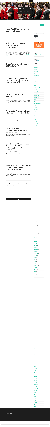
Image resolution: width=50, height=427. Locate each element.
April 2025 (35, 158)
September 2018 (36, 253)
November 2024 (36, 162)
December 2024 (36, 160)
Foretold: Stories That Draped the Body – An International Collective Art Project (18, 167)
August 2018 (35, 255)
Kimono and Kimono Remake (37, 103)
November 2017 (36, 265)
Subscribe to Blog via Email (38, 28)
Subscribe (35, 36)
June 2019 (35, 237)
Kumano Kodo (35, 105)
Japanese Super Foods (36, 97)
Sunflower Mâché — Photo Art (17, 184)
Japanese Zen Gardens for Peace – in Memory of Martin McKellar (18, 112)
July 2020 (35, 350)
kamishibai (35, 101)
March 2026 (35, 156)
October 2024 (35, 164)
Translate (39, 60)
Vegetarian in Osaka (36, 147)
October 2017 (35, 267)
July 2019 (35, 235)
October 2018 (35, 251)
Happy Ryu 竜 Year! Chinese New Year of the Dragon (18, 30)
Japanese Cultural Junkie (37, 87)
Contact (17, 19)
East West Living (36, 71)
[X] (34, 54)
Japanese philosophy (36, 95)
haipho (34, 83)
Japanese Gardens (36, 91)
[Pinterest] (35, 54)
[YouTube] (40, 54)
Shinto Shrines (35, 127)
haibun (34, 79)
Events (34, 73)
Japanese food (35, 89)
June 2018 (35, 259)
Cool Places (35, 69)
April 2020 (35, 221)
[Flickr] (39, 54)
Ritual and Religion (36, 123)
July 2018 (35, 257)
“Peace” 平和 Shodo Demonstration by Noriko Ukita (17, 129)
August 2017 (35, 269)
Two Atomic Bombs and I (37, 141)
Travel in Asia (35, 137)
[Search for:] (39, 25)
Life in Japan (35, 107)
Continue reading (25, 120)
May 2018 (35, 261)
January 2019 (35, 245)
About (34, 280)
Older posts (18, 199)
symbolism (35, 131)
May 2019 (35, 239)
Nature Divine (35, 111)
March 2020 (35, 223)
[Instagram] (36, 54)
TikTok (34, 135)
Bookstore (21, 19)
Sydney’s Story (12, 19)
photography (35, 117)
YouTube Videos (36, 151)
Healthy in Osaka (36, 85)
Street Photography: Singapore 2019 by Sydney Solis (17, 65)
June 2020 (35, 352)
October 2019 (35, 231)
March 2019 (35, 241)
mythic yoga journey (36, 109)
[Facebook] (38, 54)
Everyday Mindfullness (36, 75)
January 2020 (35, 227)
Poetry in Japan (35, 119)
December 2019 (36, 229)
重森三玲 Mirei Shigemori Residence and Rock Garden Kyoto (15, 45)
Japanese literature (36, 93)
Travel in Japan (35, 139)
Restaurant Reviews (36, 121)
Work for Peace (36, 149)
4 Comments (12, 67)
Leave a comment (13, 98)
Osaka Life (35, 113)
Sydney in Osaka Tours (36, 129)
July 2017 (35, 271)
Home (7, 19)
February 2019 (35, 243)
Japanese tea (35, 99)
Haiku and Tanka (36, 81)
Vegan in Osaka (35, 145)
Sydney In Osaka (25, 8)
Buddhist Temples (36, 67)
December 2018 (36, 247)
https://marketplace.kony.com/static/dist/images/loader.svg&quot (14, 414)
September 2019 (36, 233)
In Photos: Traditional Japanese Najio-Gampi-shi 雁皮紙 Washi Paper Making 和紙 (17, 80)
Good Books (35, 77)
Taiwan (34, 133)
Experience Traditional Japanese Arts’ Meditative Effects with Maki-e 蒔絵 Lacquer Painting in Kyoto (18, 147)
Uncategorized (35, 143)
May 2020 (35, 354)
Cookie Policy (14, 425)
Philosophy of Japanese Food (37, 115)
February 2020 (35, 225)
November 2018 (36, 249)
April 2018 (35, 263)
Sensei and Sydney (36, 125)
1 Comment (13, 185)
